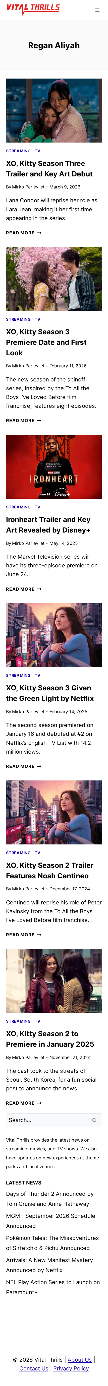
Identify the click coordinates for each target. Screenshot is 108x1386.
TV (38, 151)
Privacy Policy (71, 1368)
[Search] (94, 1120)
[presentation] (54, 111)
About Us (80, 1359)
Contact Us (33, 1368)
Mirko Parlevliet (28, 186)
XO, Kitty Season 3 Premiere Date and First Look (46, 342)
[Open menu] (97, 10)
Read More (23, 232)
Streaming (18, 151)
